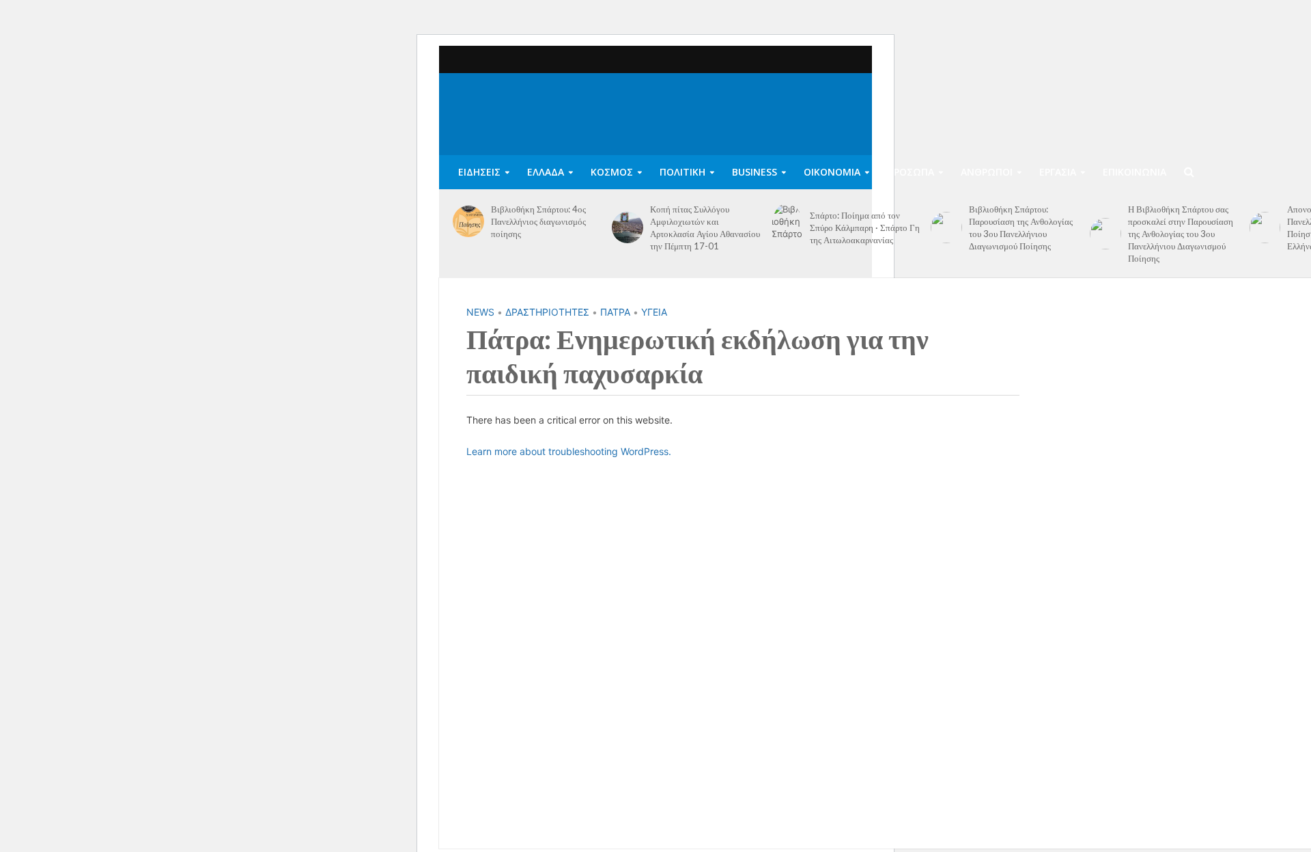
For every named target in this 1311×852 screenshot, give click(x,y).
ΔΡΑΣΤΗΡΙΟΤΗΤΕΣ (547, 312)
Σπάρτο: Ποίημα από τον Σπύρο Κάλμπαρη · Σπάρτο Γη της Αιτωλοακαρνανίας (865, 227)
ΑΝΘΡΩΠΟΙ (987, 171)
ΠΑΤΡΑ (615, 312)
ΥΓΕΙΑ (654, 312)
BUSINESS (754, 171)
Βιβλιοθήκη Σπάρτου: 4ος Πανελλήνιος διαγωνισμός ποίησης (538, 221)
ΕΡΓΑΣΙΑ (1057, 171)
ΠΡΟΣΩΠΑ (910, 171)
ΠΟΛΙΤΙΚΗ (682, 171)
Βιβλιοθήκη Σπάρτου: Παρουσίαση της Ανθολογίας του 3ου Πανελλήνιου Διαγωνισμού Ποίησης (1021, 227)
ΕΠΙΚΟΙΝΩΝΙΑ (1134, 171)
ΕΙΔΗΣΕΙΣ (479, 171)
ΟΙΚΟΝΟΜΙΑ (832, 171)
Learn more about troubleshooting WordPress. (568, 451)
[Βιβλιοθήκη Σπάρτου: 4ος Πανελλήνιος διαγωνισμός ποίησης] (468, 221)
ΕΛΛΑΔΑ (545, 171)
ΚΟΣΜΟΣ (612, 171)
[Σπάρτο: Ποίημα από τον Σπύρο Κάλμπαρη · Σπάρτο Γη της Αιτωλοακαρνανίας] (787, 227)
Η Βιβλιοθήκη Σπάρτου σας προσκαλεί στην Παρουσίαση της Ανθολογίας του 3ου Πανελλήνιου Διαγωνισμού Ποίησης (1180, 234)
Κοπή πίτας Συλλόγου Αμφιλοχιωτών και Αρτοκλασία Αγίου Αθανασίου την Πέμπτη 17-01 (705, 227)
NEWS (480, 312)
